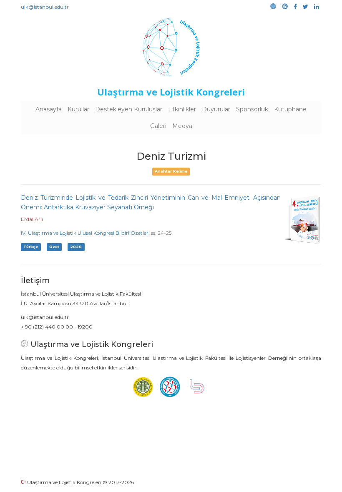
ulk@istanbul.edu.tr (45, 7)
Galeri (158, 126)
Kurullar (78, 109)
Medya (182, 126)
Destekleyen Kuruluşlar (128, 109)
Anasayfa (48, 109)
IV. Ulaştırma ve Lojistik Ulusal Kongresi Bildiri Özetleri (85, 233)
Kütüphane (290, 109)
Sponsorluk (252, 109)
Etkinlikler (182, 109)
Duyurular (216, 109)
